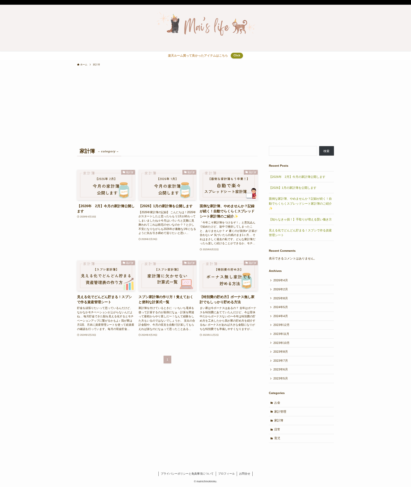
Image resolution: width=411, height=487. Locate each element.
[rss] (325, 2)
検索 (326, 151)
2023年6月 (280, 369)
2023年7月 (280, 360)
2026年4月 (280, 280)
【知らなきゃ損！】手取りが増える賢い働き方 (300, 219)
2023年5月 (280, 378)
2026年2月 (280, 289)
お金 (277, 402)
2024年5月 (280, 307)
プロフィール (226, 473)
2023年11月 (281, 334)
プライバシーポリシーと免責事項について (187, 473)
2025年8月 (280, 298)
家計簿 (278, 420)
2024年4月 (280, 316)
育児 (277, 438)
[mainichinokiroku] (205, 23)
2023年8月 (280, 351)
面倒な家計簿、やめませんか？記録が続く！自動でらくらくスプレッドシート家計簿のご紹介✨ (300, 203)
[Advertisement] (205, 114)
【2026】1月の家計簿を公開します (292, 187)
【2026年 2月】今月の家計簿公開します (297, 176)
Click (237, 55)
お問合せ (244, 473)
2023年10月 (281, 343)
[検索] (331, 2)
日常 (277, 429)
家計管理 (280, 411)
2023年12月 (281, 325)
